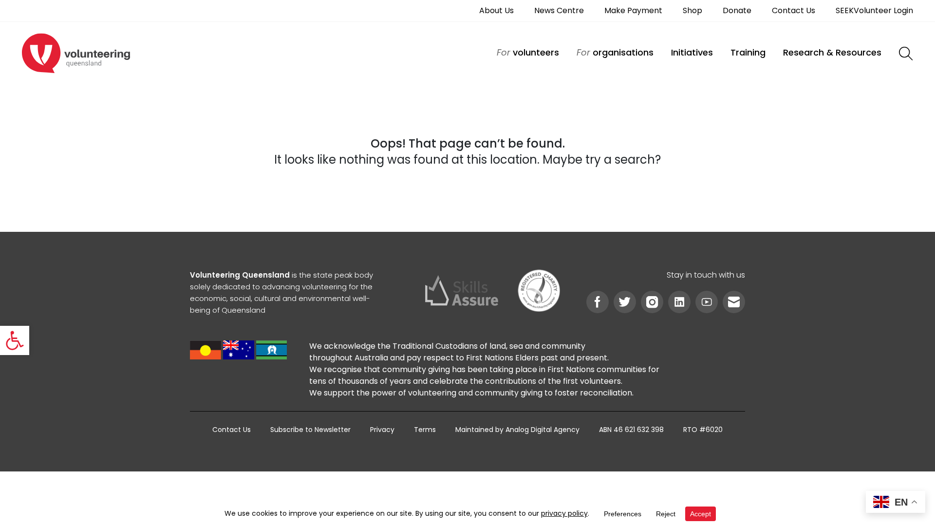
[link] (14, 340)
